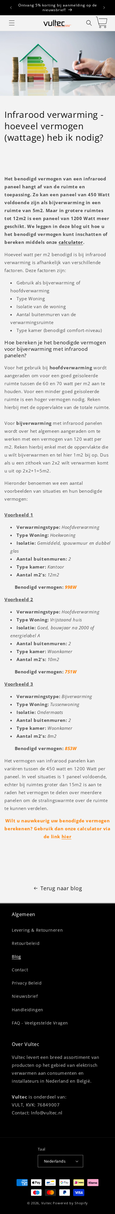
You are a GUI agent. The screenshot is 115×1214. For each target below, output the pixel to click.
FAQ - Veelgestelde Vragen (40, 1023)
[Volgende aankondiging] (104, 7)
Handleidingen (27, 1009)
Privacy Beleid (27, 983)
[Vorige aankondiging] (10, 7)
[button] (11, 22)
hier (66, 836)
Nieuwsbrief (25, 996)
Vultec (46, 1203)
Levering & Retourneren (37, 930)
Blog (16, 956)
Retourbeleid (26, 943)
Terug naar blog (61, 888)
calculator (71, 242)
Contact (20, 969)
